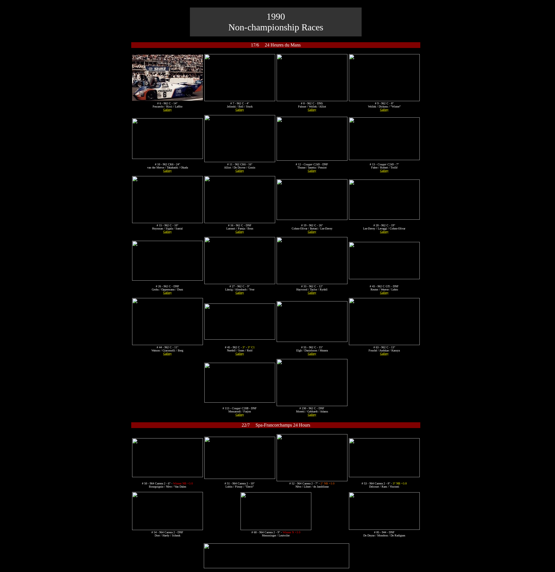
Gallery (167, 109)
